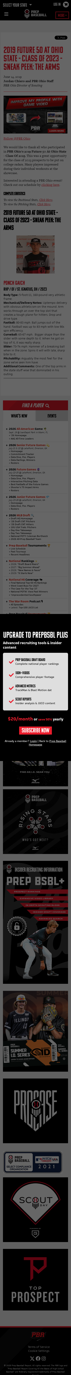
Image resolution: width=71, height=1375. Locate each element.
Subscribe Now (35, 731)
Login (33, 741)
